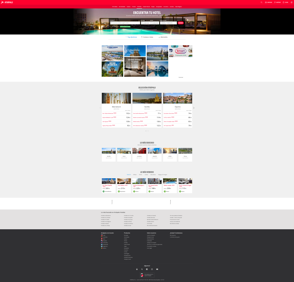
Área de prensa (150, 239)
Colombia (105, 237)
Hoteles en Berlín (105, 223)
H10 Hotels (149, 223)
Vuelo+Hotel (127, 244)
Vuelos (125, 239)
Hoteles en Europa (128, 219)
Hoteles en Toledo (105, 219)
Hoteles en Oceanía (151, 215)
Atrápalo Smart (127, 259)
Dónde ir (112, 20)
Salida (151, 20)
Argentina (105, 246)
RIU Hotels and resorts (152, 225)
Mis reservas (173, 235)
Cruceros (126, 250)
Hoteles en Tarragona (106, 221)
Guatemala (105, 244)
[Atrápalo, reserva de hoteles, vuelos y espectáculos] (7, 2)
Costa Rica (105, 242)
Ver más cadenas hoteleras (176, 215)
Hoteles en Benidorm (106, 215)
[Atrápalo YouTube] (157, 269)
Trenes (125, 240)
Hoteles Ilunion (150, 221)
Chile (104, 235)
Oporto (178, 107)
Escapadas (126, 248)
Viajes (125, 246)
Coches (125, 251)
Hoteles (126, 242)
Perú (104, 239)
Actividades (126, 237)
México (104, 248)
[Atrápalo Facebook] (147, 269)
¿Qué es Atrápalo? (151, 235)
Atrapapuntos (127, 255)
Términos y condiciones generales (154, 244)
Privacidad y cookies (151, 246)
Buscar (181, 23)
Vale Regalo (126, 253)
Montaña (163, 37)
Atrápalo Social (150, 237)
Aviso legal (149, 248)
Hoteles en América (128, 223)
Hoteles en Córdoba (105, 217)
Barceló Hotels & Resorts (152, 219)
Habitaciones (163, 20)
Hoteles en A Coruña (128, 215)
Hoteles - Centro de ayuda (176, 217)
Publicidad (149, 240)
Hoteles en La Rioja (105, 225)
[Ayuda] (285, 2)
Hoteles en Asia (127, 225)
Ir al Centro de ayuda (174, 237)
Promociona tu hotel (174, 219)
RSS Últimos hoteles (174, 223)
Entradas (126, 235)
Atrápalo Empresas (128, 257)
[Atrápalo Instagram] (152, 269)
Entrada (143, 20)
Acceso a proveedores (175, 221)
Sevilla (147, 107)
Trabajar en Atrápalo (151, 242)
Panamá (105, 240)
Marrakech (116, 107)
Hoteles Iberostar (151, 217)
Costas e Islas (148, 37)
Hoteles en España (128, 217)
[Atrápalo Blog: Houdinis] (137, 269)
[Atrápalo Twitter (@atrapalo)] (142, 269)
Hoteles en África (128, 221)
